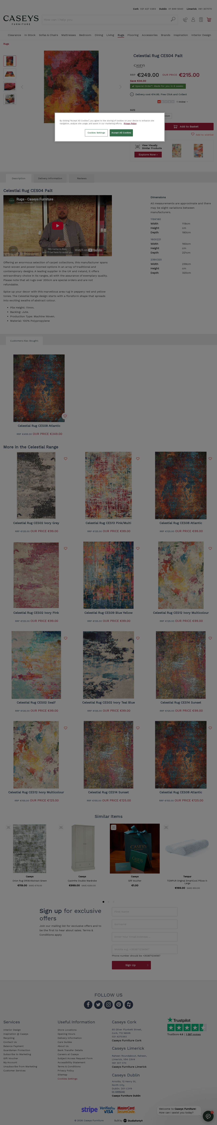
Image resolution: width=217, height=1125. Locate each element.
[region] (110, 127)
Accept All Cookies (121, 133)
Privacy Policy (130, 123)
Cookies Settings (96, 133)
